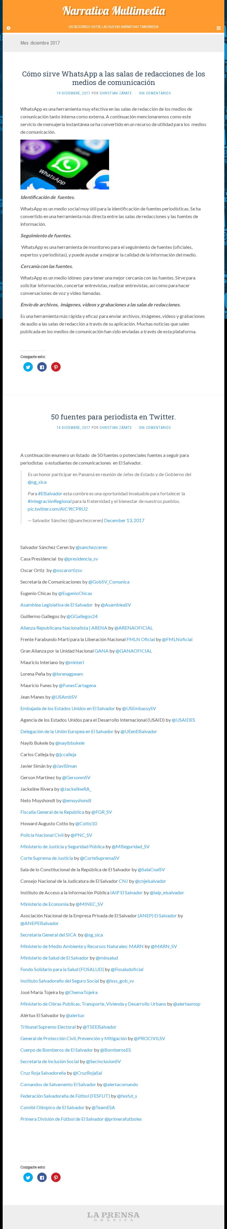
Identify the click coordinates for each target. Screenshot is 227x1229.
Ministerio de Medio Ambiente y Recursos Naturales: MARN (82, 946)
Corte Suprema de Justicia (46, 858)
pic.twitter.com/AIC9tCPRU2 (58, 508)
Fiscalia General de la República (52, 812)
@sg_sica (37, 482)
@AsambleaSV (116, 604)
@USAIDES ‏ (184, 720)
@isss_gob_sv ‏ (120, 980)
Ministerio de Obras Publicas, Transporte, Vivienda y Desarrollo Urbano (93, 1003)
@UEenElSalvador (139, 731)
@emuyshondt (76, 800)
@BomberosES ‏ (116, 1050)
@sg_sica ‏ (94, 934)
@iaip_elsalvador (167, 892)
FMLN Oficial (141, 639)
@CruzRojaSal (87, 1073)
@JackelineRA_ (75, 789)
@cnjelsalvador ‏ (151, 881)
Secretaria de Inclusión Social (49, 1061)
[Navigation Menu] (218, 28)
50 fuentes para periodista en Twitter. (113, 416)
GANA (101, 650)
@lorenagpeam (67, 673)
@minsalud (107, 957)
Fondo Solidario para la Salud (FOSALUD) (62, 969)
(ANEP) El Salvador (157, 915)
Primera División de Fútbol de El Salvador (62, 1119)
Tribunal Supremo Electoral (48, 1026)
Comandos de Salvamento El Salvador (58, 1084)
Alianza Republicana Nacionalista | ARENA (63, 627)
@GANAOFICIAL (134, 650)
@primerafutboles (123, 1119)
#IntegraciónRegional (50, 501)
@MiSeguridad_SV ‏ (131, 846)
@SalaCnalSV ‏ (152, 869)
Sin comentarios (155, 93)
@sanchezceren (91, 547)
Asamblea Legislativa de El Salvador (56, 604)
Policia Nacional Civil (42, 835)
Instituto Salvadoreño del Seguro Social (59, 980)
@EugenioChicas (75, 593)
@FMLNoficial (177, 639)
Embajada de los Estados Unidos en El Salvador (67, 708)
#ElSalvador (50, 493)
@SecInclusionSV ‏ (104, 1061)
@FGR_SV (101, 812)
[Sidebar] (8, 28)
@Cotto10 (86, 823)
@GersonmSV (76, 777)
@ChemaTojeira (81, 992)
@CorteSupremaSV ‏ (100, 858)
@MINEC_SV (89, 904)
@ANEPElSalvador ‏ (40, 923)
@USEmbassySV (139, 708)
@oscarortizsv (67, 570)
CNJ (123, 881)
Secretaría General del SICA (48, 934)
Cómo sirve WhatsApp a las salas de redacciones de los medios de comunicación (113, 78)
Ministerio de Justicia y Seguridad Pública (62, 846)
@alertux (75, 1015)
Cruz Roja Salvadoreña (43, 1073)
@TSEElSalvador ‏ (100, 1026)
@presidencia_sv (81, 558)
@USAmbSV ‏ (64, 697)
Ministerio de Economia (44, 904)
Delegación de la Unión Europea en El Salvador (67, 731)
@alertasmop (186, 1003)
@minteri (74, 662)
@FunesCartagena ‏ (78, 685)
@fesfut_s (127, 1096)
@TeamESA (103, 1107)
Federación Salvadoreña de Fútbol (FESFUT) (65, 1096)
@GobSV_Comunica (108, 581)
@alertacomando (120, 1084)
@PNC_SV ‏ (82, 835)
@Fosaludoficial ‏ (127, 969)
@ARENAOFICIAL (133, 627)
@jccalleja (66, 754)
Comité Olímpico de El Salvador (52, 1107)
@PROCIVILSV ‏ (150, 1038)
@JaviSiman (65, 766)
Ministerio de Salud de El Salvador (54, 957)
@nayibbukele (70, 743)
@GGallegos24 (82, 616)
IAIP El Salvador (126, 892)
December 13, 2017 (124, 520)
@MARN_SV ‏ (164, 946)
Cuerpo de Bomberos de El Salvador (56, 1050)
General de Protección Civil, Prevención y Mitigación (73, 1038)
